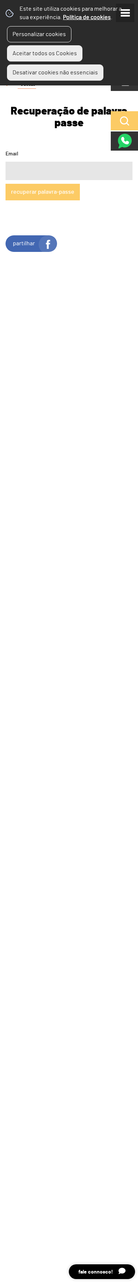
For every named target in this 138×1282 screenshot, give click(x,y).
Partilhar (24, 243)
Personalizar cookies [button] (39, 34)
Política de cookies (87, 17)
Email (12, 154)
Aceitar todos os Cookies (45, 53)
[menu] (125, 13)
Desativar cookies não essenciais (55, 72)
